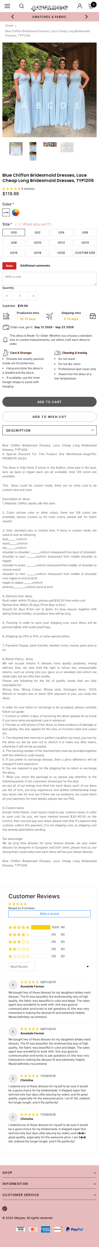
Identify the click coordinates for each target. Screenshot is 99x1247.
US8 (14, 242)
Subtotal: (9, 306)
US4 (61, 232)
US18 (37, 252)
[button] (11, 188)
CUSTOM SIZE (85, 252)
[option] (49, 16)
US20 (61, 252)
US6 (85, 232)
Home (9, 25)
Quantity (8, 288)
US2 (37, 232)
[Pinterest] (4, 1208)
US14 (85, 242)
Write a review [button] (49, 913)
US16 (14, 252)
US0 (14, 232)
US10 (37, 242)
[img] (29, 982)
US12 (61, 242)
